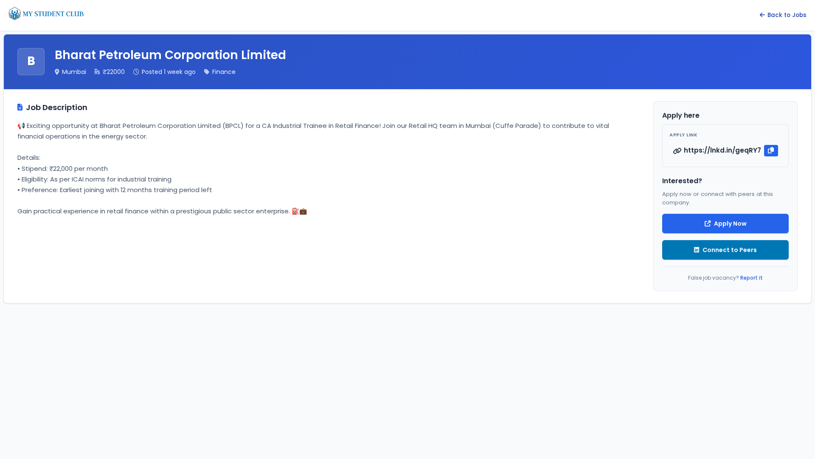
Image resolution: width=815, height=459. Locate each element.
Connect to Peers (730, 250)
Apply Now (730, 223)
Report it (751, 277)
